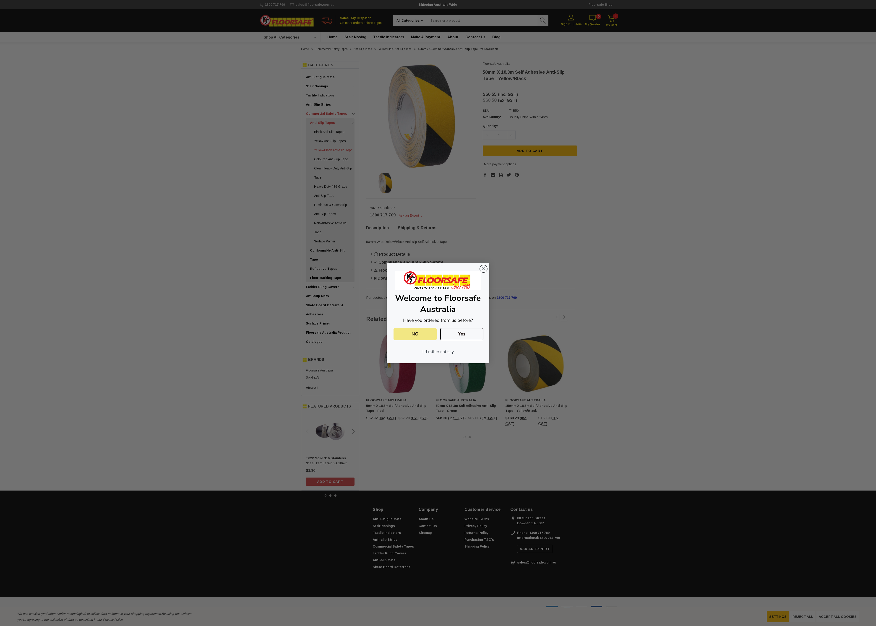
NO (415, 334)
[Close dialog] (484, 269)
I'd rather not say (438, 351)
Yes (461, 334)
